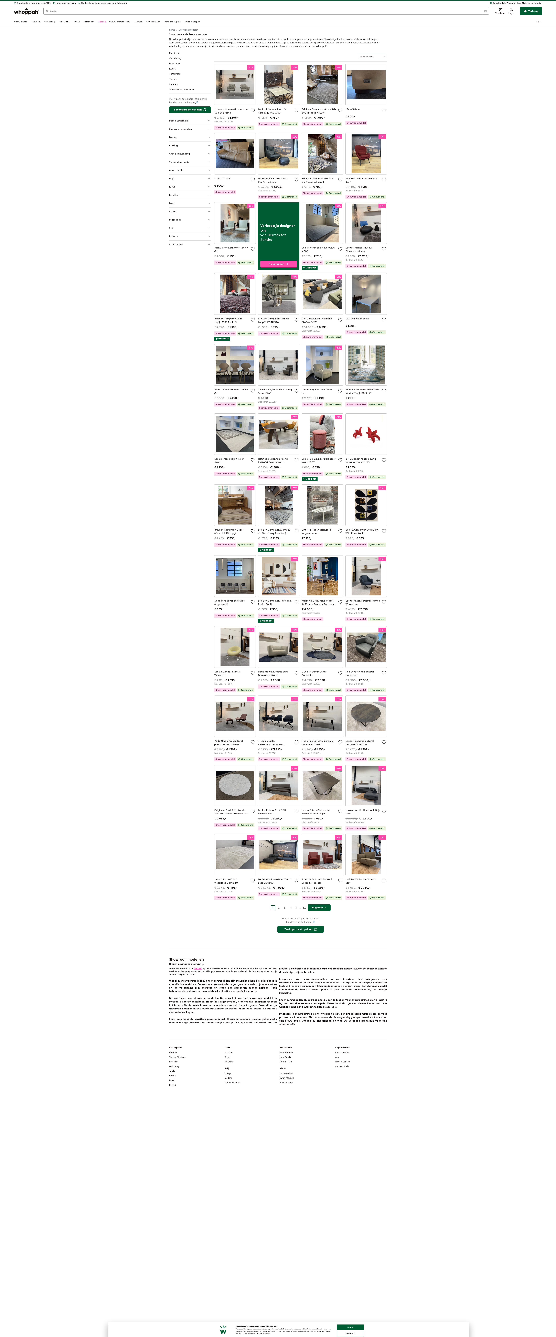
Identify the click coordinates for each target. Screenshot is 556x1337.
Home (172, 29)
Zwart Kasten (286, 1082)
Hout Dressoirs (342, 1052)
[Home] (26, 11)
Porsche (228, 1052)
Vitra (337, 1057)
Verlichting (174, 1066)
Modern (228, 1077)
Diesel (227, 1057)
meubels (198, 968)
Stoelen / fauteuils (177, 1057)
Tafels (172, 1071)
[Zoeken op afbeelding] (485, 11)
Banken (172, 1075)
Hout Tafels (285, 1057)
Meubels (173, 1052)
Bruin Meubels (286, 1073)
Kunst (172, 1080)
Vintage (228, 1073)
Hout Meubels (286, 1052)
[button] (335, 3)
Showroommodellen (188, 29)
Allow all (350, 1327)
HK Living (228, 1061)
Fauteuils (173, 1061)
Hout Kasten (286, 1061)
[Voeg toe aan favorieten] (253, 110)
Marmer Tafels (342, 1066)
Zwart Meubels (287, 1077)
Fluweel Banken (342, 1061)
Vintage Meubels (232, 1082)
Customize (349, 1333)
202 (304, 907)
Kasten (172, 1084)
